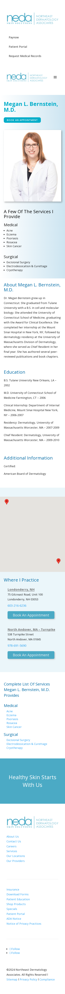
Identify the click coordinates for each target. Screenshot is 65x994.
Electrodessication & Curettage (26, 266)
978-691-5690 (17, 646)
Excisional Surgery (18, 262)
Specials (11, 909)
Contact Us (13, 841)
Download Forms (17, 894)
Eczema (11, 234)
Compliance (47, 979)
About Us (12, 836)
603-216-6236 (17, 606)
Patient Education (18, 899)
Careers (11, 846)
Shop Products (16, 904)
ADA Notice (13, 918)
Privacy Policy (28, 979)
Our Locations (15, 856)
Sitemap (11, 979)
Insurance (12, 889)
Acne (9, 230)
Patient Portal (15, 914)
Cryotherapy (14, 270)
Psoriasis (12, 238)
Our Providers (15, 861)
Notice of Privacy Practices (23, 923)
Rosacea (11, 242)
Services (11, 851)
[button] (6, 502)
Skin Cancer (14, 246)
